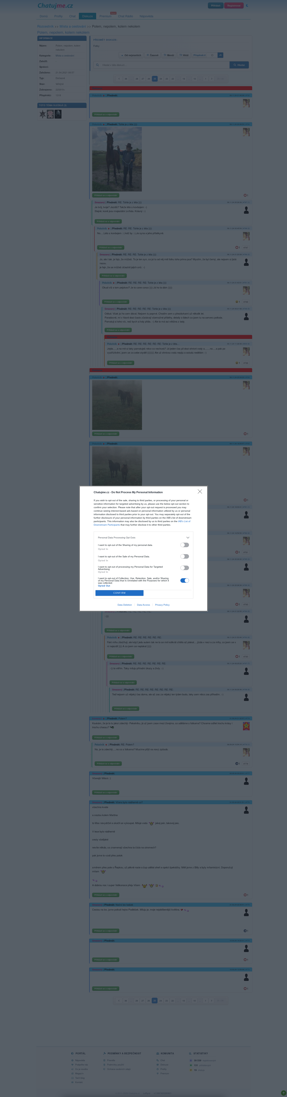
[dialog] (143, 548)
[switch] (184, 545)
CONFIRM (119, 593)
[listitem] (143, 537)
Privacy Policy (162, 604)
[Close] (201, 492)
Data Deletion (125, 604)
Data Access (143, 604)
